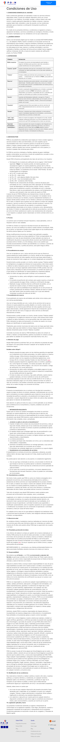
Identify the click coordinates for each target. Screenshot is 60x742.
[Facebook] (7, 727)
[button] (38, 3)
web (19, 542)
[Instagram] (2, 727)
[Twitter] (4, 727)
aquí (49, 360)
